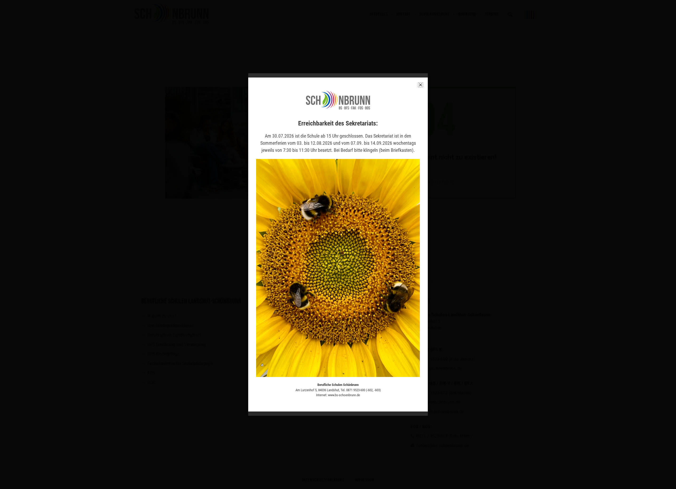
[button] (420, 85)
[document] (338, 244)
